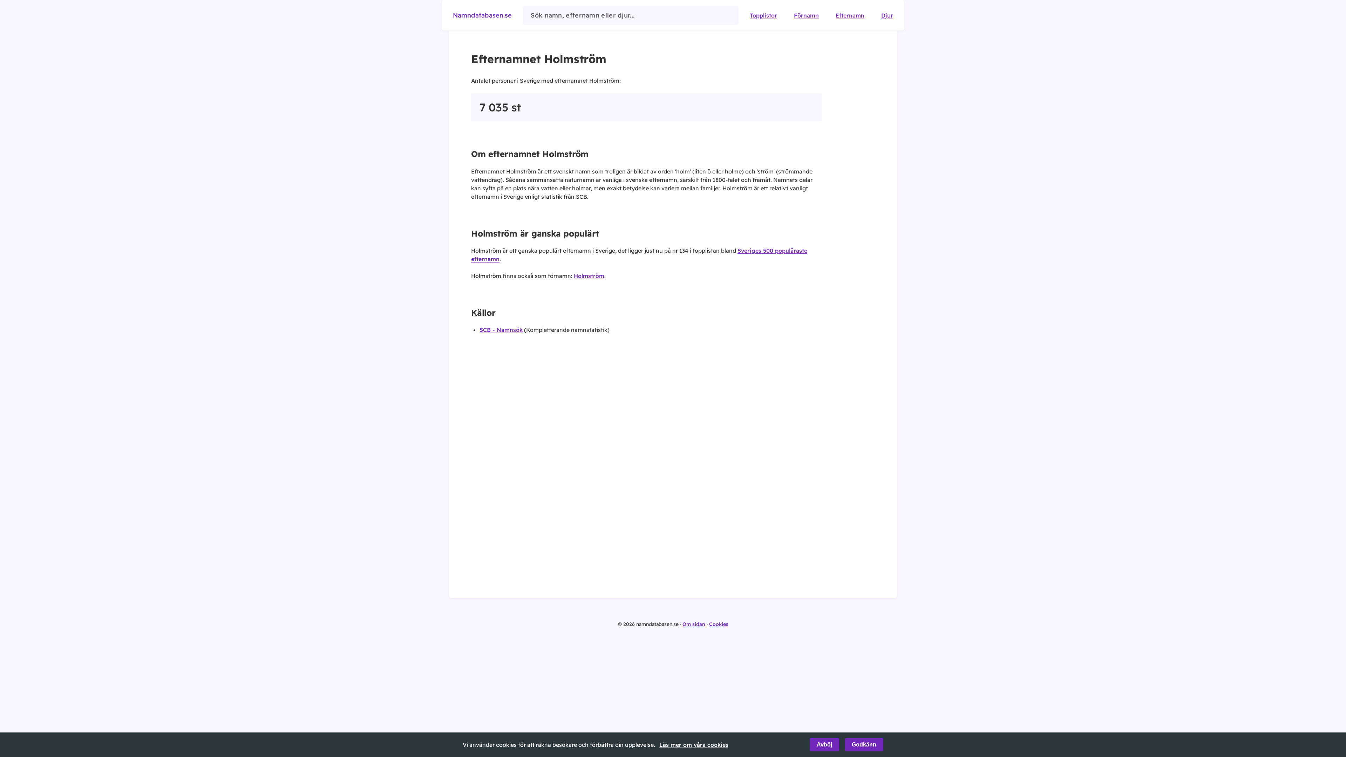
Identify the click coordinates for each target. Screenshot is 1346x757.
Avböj (824, 745)
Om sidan (693, 624)
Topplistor (763, 15)
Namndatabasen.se (482, 15)
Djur (887, 15)
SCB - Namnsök (501, 329)
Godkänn (864, 745)
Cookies (718, 624)
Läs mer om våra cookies (693, 744)
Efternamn (850, 15)
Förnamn (806, 15)
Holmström (589, 275)
